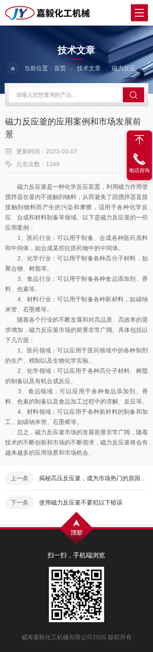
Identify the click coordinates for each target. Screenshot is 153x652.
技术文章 (89, 68)
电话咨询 (139, 170)
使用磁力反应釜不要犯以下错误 (80, 502)
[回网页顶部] (139, 139)
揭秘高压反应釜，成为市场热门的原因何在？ (93, 478)
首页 (60, 68)
